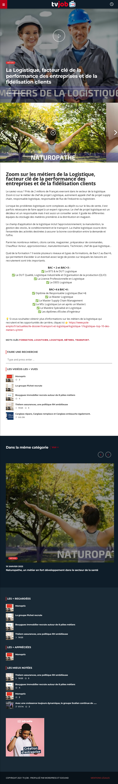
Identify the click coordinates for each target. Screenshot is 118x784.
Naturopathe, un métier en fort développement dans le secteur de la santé (52, 570)
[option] (53, 132)
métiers (10, 63)
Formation (26, 340)
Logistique (56, 340)
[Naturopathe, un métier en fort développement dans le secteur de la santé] (53, 132)
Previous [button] (2, 132)
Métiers (69, 340)
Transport (82, 340)
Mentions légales (100, 777)
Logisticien (41, 340)
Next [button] (115, 132)
